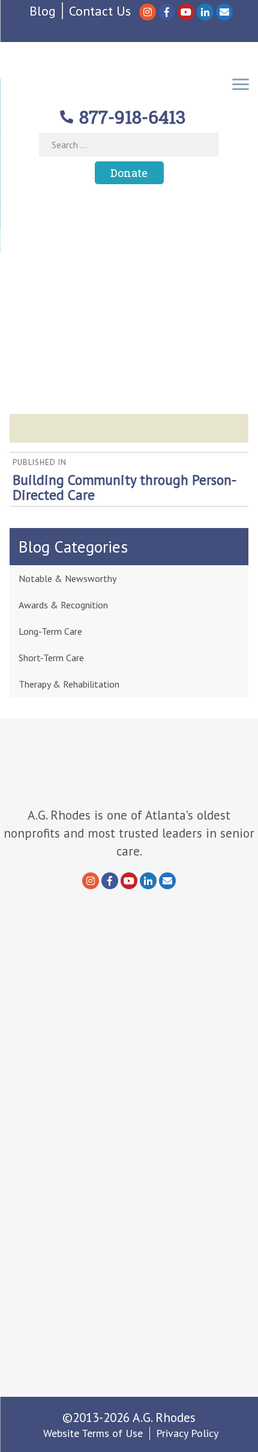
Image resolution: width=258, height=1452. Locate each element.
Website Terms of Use (93, 1433)
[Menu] (240, 83)
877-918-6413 (132, 116)
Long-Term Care (50, 631)
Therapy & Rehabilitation (69, 684)
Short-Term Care (51, 658)
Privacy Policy (187, 1433)
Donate (129, 173)
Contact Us (100, 10)
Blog (42, 10)
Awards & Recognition (63, 605)
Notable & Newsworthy (67, 578)
